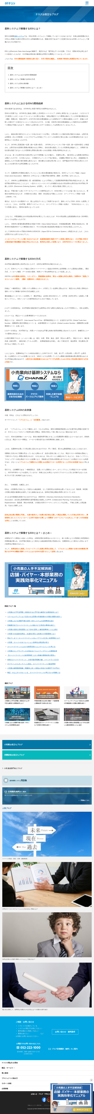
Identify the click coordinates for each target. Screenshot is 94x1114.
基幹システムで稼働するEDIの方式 (22, 79)
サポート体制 (6, 1083)
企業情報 (5, 1088)
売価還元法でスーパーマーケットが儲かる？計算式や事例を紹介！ (31, 625)
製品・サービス (7, 1068)
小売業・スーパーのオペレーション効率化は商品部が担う (28, 642)
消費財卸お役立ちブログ (14, 755)
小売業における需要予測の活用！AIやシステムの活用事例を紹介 (30, 621)
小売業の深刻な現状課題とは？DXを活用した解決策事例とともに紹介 (32, 629)
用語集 (18, 780)
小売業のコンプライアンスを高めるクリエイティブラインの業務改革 (32, 651)
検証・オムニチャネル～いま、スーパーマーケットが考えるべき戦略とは (33, 672)
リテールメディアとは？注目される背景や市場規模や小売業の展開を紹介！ (34, 616)
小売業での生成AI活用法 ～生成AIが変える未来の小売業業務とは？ (31, 634)
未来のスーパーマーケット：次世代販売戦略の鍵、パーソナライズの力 (33, 660)
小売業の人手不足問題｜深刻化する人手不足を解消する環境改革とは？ (33, 612)
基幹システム (19, 36)
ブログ (40, 1094)
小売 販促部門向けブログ (13, 768)
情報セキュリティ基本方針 (34, 1105)
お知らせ (34, 1094)
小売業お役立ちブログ (13, 745)
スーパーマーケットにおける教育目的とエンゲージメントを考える (31, 647)
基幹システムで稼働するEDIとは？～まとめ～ (26, 88)
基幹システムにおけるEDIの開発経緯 (23, 75)
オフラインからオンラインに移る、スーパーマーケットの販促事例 (31, 664)
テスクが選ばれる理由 (10, 1063)
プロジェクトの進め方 (10, 1078)
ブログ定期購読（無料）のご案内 (65, 1049)
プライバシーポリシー (50, 1105)
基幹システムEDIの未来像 (19, 83)
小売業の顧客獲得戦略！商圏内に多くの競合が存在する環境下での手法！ (33, 668)
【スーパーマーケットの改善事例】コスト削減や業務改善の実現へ (31, 655)
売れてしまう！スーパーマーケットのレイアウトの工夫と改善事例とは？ (33, 638)
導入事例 (5, 1073)
